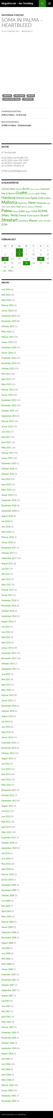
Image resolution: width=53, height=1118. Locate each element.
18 (41, 259)
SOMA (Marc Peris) (12, 99)
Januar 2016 (7, 648)
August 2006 (7, 1054)
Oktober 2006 (7, 1043)
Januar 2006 (7, 1091)
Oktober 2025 (7, 327)
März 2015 (6, 690)
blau (31, 189)
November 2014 (8, 706)
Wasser (33, 220)
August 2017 (7, 564)
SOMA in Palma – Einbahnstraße (16, 124)
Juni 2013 (5, 769)
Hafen (43, 193)
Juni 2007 (5, 1006)
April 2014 (6, 732)
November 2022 (8, 406)
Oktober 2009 (7, 896)
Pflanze (15, 211)
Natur (13, 207)
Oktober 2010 (7, 843)
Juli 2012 (5, 811)
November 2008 (8, 938)
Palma (31, 95)
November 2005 (8, 1101)
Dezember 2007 (8, 975)
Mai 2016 (5, 637)
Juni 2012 (5, 817)
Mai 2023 (5, 374)
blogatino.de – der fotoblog (17, 3)
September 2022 (9, 416)
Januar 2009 (7, 927)
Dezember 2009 (8, 885)
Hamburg (8, 197)
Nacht (8, 207)
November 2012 (8, 790)
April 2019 (6, 485)
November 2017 (8, 548)
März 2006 (6, 1080)
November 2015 (8, 659)
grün (38, 194)
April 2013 (6, 780)
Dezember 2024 (8, 348)
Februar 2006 (7, 1085)
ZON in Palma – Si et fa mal (13, 113)
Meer (32, 202)
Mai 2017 (5, 574)
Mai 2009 (5, 906)
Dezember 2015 (8, 653)
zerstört (47, 221)
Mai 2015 (5, 680)
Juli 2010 (5, 853)
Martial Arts (23, 203)
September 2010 (9, 848)
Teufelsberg (23, 221)
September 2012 (9, 801)
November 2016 (8, 606)
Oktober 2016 (7, 611)
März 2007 (6, 1022)
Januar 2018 (7, 543)
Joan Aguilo (31, 198)
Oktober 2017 (7, 553)
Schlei (22, 211)
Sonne (22, 215)
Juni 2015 (5, 674)
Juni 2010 (5, 859)
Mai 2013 (5, 774)
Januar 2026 (7, 311)
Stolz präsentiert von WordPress (13, 1114)
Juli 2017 (5, 569)
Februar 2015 (7, 695)
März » (11, 271)
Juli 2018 (5, 522)
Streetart (19, 15)
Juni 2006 (5, 1064)
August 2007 (7, 996)
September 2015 (9, 669)
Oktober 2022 (7, 411)
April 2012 (6, 827)
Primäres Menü (49, 3)
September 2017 (9, 558)
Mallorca (19, 95)
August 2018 (7, 516)
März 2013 (6, 785)
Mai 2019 (5, 479)
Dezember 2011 (8, 838)
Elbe (3, 194)
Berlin (26, 189)
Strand (44, 215)
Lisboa (47, 198)
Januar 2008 (7, 969)
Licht (40, 198)
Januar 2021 (7, 458)
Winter (40, 221)
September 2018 (9, 511)
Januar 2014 (7, 738)
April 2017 (6, 579)
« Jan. (3, 271)
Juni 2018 (5, 527)
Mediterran (7, 15)
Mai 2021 (5, 437)
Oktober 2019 (7, 474)
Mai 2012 (5, 822)
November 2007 (8, 980)
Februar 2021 (7, 453)
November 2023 (8, 363)
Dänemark (45, 189)
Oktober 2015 (7, 664)
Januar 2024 (7, 353)
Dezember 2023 (8, 358)
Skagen (28, 211)
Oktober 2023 (7, 369)
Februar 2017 (7, 590)
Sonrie (30, 216)
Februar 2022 (7, 421)
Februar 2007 (7, 1027)
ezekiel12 (28, 31)
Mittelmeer (41, 203)
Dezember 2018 (8, 500)
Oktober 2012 (7, 796)
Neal (18, 207)
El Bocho (10, 193)
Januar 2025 (7, 342)
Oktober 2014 (7, 711)
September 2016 (9, 616)
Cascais (37, 189)
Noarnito (24, 207)
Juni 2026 (5, 290)
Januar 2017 (7, 595)
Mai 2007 (5, 1012)
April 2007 (6, 1017)
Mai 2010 (5, 864)
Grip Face (31, 194)
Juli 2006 (5, 1059)
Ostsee (38, 207)
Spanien (36, 216)
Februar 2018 (7, 537)
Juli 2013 (5, 764)
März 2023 (6, 384)
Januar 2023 (7, 395)
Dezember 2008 (8, 933)
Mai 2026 (5, 295)
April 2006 (6, 1075)
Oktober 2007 (7, 985)
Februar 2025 (7, 337)
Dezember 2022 (8, 400)
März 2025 (6, 332)
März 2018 (6, 532)
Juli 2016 (5, 627)
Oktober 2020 (7, 469)
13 (5, 259)
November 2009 (8, 890)
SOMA (34, 211)
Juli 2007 (5, 1001)
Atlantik (19, 189)
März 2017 (6, 585)
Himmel (20, 198)
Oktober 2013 (7, 753)
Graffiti (7, 95)
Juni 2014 (5, 727)
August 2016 (7, 622)
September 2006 (9, 1048)
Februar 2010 (7, 875)
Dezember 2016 (8, 601)
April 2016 (6, 643)
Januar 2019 (7, 495)
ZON (4, 224)
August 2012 (7, 806)
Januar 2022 (7, 427)
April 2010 (6, 869)
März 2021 (6, 448)
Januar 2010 (7, 880)
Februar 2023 (7, 390)
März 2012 (6, 832)
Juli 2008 (5, 948)
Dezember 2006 (8, 1033)
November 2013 (8, 748)
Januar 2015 (7, 701)
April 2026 (6, 300)
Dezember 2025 (8, 316)
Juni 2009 (5, 901)
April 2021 (6, 442)
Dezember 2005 (8, 1096)
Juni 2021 (5, 432)
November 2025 (8, 321)
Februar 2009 (7, 922)
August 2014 (7, 716)
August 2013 (7, 759)
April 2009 (6, 911)
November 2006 (8, 1038)
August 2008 (7, 943)
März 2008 (6, 964)
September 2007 (9, 990)
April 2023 (6, 379)
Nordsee (31, 207)
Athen (12, 189)
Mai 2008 (5, 959)
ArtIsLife (5, 189)
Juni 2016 (5, 632)
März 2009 (6, 917)
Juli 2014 (5, 722)
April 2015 (6, 685)
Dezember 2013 (8, 743)
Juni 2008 (5, 954)
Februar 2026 (7, 305)
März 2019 (6, 490)
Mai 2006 (5, 1070)
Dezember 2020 (8, 464)
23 (26, 263)
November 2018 (8, 506)
